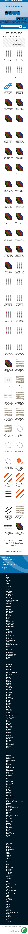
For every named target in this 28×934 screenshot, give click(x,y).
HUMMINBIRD (9, 708)
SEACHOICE (9, 843)
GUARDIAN (9, 692)
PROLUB (8, 814)
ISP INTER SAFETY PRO (12, 714)
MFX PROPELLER (10, 757)
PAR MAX (8, 794)
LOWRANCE (9, 735)
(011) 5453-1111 (21, 0)
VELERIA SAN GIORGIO (12, 890)
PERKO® (8, 803)
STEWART (9, 864)
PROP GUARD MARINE (12, 815)
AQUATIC (8, 595)
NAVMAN (8, 769)
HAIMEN (8, 694)
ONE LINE (8, 784)
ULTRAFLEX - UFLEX (11, 884)
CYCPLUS (8, 643)
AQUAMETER (9, 592)
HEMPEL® (9, 702)
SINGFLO (8, 858)
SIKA (7, 852)
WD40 (7, 901)
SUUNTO (8, 870)
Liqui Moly (8, 729)
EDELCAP (8, 669)
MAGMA (8, 738)
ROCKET (8, 831)
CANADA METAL (10, 626)
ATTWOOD (9, 602)
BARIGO (8, 605)
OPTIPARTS (9, 786)
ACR (7, 579)
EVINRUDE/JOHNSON (11, 672)
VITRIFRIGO (9, 898)
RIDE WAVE (9, 827)
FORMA (8, 677)
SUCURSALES (5, 562)
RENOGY (8, 824)
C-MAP (8, 634)
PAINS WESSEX (10, 792)
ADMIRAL (8, 580)
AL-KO (8, 585)
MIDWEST (8, 758)
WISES (8, 913)
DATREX (8, 646)
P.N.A (7, 789)
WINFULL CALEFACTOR (12, 912)
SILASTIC (8, 855)
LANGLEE (8, 723)
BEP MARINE (9, 612)
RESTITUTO (9, 826)
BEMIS (8, 608)
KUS (7, 720)
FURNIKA (8, 682)
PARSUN (8, 795)
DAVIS (7, 648)
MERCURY (8, 755)
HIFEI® (8, 705)
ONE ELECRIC (9, 781)
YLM (7, 918)
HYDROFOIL (9, 709)
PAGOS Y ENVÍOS (6, 558)
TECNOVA (8, 874)
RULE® (8, 835)
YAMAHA (8, 917)
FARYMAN (9, 674)
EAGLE (8, 658)
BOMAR (8, 619)
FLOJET (8, 675)
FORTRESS (9, 678)
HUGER (8, 706)
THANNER (9, 878)
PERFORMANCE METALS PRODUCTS (15, 801)
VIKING (8, 895)
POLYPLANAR (9, 809)
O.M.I (7, 778)
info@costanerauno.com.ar (8, 568)
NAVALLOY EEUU (10, 768)
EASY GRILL (9, 666)
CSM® (8, 642)
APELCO (8, 589)
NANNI (8, 766)
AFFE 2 (8, 583)
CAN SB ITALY (9, 625)
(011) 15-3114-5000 (10, 0)
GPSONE (8, 689)
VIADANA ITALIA (10, 894)
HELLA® (8, 700)
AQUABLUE (9, 591)
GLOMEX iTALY (10, 688)
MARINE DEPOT (10, 743)
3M (7, 576)
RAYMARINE (9, 821)
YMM (7, 920)
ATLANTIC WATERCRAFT (12, 600)
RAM (7, 820)
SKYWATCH (9, 860)
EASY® (8, 668)
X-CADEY (8, 915)
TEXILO (8, 877)
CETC (7, 629)
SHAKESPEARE (10, 849)
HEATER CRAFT (10, 698)
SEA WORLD (9, 837)
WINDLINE (8, 909)
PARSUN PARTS (10, 797)
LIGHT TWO (9, 728)
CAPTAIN (8, 628)
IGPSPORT (9, 711)
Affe (7, 582)
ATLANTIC (9, 599)
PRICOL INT (9, 812)
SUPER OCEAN (10, 867)
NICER (7, 772)
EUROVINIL (9, 671)
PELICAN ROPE (10, 800)
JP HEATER (9, 718)
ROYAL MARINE (10, 834)
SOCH (7, 861)
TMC (7, 880)
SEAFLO (8, 844)
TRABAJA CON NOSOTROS (8, 564)
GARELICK (9, 685)
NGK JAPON (9, 771)
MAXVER (8, 746)
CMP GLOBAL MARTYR (12, 635)
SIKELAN (8, 854)
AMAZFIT (8, 588)
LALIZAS (8, 721)
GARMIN (8, 686)
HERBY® (8, 703)
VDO (7, 889)
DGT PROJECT (10, 649)
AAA (7, 577)
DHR (7, 651)
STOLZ (8, 866)
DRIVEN (8, 657)
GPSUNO (8, 691)
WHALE (8, 906)
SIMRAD (8, 857)
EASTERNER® (10, 665)
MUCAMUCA (9, 765)
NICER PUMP (9, 774)
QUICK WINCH (9, 818)
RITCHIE (8, 829)
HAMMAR (8, 695)
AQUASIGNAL (9, 594)
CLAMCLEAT (9, 632)
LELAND (8, 725)
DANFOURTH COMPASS (12, 645)
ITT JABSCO (9, 715)
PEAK (7, 798)
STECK (8, 863)
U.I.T (7, 881)
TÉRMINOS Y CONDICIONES (8, 559)
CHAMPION (9, 631)
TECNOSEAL (9, 872)
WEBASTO (9, 903)
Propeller (8, 817)
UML (7, 886)
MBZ (7, 748)
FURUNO (8, 683)
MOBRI (8, 761)
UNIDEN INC (9, 887)
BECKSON (8, 606)
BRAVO (8, 620)
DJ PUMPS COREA (11, 654)
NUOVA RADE (9, 777)
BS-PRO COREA (10, 622)
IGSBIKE (8, 712)
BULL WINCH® (10, 623)
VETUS (8, 892)
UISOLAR (8, 883)
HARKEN (8, 697)
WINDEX (8, 907)
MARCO (8, 741)
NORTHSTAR (9, 775)
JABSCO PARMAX (10, 717)
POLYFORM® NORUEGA (12, 807)
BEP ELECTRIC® (10, 611)
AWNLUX (8, 603)
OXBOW (8, 788)
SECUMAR (9, 847)
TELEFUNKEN (9, 875)
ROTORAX (9, 832)
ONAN (7, 780)
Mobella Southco (10, 760)
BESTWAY (9, 614)
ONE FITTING (9, 783)
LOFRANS (8, 732)
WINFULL (8, 910)
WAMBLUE (9, 900)
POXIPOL (8, 811)
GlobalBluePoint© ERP (14, 931)
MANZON (8, 740)
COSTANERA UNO (10, 640)
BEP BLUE (8, 609)
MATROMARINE (10, 745)
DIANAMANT (9, 652)
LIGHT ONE (9, 726)
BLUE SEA (8, 617)
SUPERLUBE (9, 869)
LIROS (7, 731)
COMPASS (9, 638)
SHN (7, 851)
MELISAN (8, 754)
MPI (7, 763)
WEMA (8, 904)
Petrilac (8, 804)
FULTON (8, 680)
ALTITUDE (8, 586)
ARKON (8, 597)
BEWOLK (8, 615)
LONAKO (8, 734)
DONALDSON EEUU (11, 655)
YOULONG (8, 921)
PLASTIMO (9, 806)
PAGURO (8, 791)
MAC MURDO (9, 737)
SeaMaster (9, 846)
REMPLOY (8, 823)
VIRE (7, 897)
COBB (7, 637)
